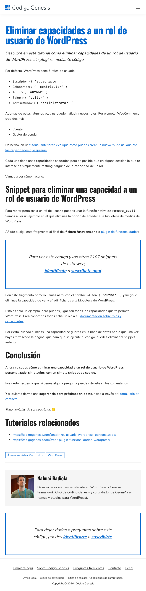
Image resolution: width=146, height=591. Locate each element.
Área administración (20, 455)
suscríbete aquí (86, 271)
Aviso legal (29, 578)
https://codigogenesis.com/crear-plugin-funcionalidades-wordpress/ (61, 440)
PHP (40, 455)
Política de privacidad (51, 578)
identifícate (55, 271)
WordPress (55, 455)
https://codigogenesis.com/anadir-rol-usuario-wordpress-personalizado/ (64, 435)
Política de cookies (76, 578)
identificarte (75, 537)
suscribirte (101, 537)
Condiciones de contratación (106, 578)
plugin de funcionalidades (119, 232)
